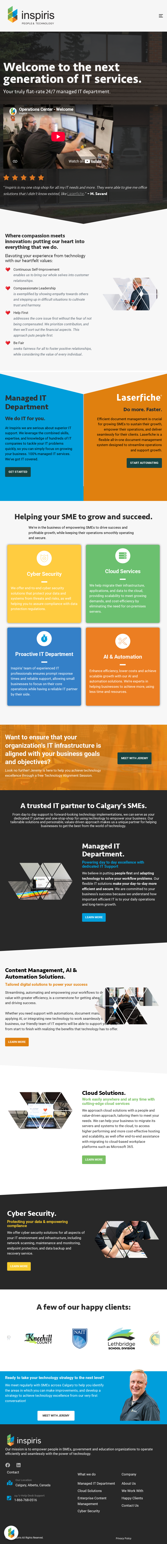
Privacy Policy (123, 1538)
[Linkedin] (18, 1465)
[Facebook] (7, 1465)
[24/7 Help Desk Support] (39, 1498)
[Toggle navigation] (136, 16)
